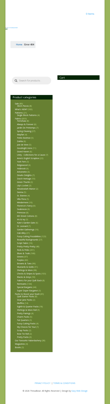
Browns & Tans (24, 263)
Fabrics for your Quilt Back (29, 280)
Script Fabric (22, 243)
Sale (17, 103)
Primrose (21, 212)
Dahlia (20, 141)
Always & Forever (25, 124)
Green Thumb (23, 182)
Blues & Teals (23, 253)
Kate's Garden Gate (26, 222)
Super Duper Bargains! (27, 290)
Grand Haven (23, 151)
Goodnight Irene (24, 148)
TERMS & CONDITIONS (64, 383)
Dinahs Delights (24, 175)
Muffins (20, 303)
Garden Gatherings (25, 229)
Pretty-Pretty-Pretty (26, 246)
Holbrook (21, 168)
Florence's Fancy (25, 205)
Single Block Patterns (27, 115)
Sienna (20, 192)
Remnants (21, 284)
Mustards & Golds (25, 267)
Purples (20, 260)
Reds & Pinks (23, 250)
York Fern (21, 161)
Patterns (19, 112)
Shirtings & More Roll (27, 310)
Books (18, 347)
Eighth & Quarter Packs (28, 306)
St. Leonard (22, 226)
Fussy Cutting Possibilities (29, 236)
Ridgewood (22, 165)
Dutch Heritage (24, 178)
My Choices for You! (26, 327)
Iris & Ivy (21, 219)
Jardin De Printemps (26, 127)
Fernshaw (21, 121)
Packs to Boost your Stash (27, 294)
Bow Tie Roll (23, 333)
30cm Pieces (23, 106)
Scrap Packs (22, 330)
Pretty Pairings (24, 313)
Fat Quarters (23, 320)
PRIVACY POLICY (42, 383)
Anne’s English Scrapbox (28, 158)
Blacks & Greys (24, 277)
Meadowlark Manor (26, 188)
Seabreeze (22, 209)
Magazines (20, 344)
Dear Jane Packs (24, 299)
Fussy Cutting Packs (26, 323)
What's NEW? (21, 109)
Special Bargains (24, 287)
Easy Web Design (79, 390)
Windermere (22, 202)
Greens (20, 256)
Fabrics (18, 118)
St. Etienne (22, 195)
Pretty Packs (23, 337)
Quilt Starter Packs (25, 296)
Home (19, 44)
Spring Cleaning (24, 131)
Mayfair (20, 134)
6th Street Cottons (25, 216)
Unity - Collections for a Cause (31, 154)
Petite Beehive (24, 137)
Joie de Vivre (22, 144)
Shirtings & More (25, 270)
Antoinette (22, 171)
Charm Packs (23, 316)
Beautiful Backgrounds (27, 239)
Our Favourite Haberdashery (28, 340)
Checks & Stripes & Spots (29, 273)
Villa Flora (21, 199)
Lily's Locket (22, 185)
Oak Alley (21, 233)
